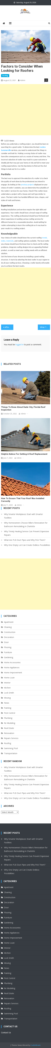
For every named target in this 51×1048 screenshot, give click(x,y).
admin (22, 80)
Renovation (9, 733)
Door (6, 642)
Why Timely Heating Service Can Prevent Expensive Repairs (26, 533)
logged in (20, 344)
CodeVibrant (35, 1045)
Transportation (10, 753)
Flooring (7, 647)
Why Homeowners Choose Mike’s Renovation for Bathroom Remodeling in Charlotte (25, 524)
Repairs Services (11, 738)
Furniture (8, 652)
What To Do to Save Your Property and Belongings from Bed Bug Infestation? (45, 327)
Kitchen (7, 687)
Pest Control (9, 713)
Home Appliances (11, 667)
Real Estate (9, 728)
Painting (7, 708)
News (6, 703)
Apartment (8, 622)
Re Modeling (9, 723)
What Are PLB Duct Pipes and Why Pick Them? (24, 540)
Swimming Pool (11, 748)
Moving (7, 697)
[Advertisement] (25, 109)
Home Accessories (12, 662)
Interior (7, 682)
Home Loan (9, 677)
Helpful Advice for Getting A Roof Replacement (24, 454)
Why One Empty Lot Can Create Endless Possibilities (27, 545)
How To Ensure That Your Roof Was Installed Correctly (22, 499)
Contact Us (6, 1032)
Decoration (9, 637)
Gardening (8, 657)
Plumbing (8, 718)
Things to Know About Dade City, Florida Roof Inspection (23, 408)
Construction (9, 632)
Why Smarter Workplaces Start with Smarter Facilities (23, 516)
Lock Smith (9, 692)
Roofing (5, 76)
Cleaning (8, 627)
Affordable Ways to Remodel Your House (9, 327)
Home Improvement (13, 672)
